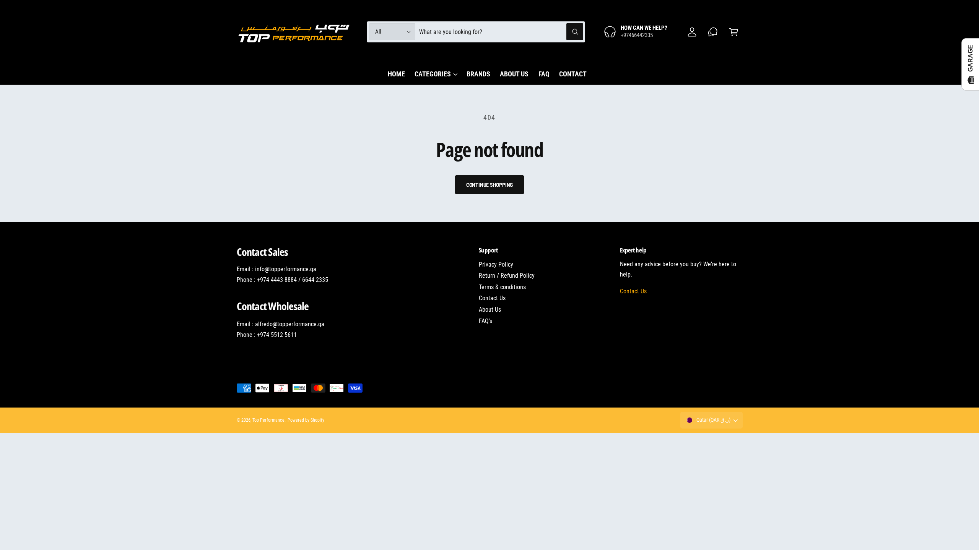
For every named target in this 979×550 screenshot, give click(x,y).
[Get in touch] (713, 31)
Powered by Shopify (306, 420)
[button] (733, 31)
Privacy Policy (496, 264)
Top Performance (268, 420)
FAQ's (485, 321)
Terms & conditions (502, 287)
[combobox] (501, 31)
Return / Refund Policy (507, 275)
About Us (490, 309)
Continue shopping (489, 185)
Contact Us (492, 298)
